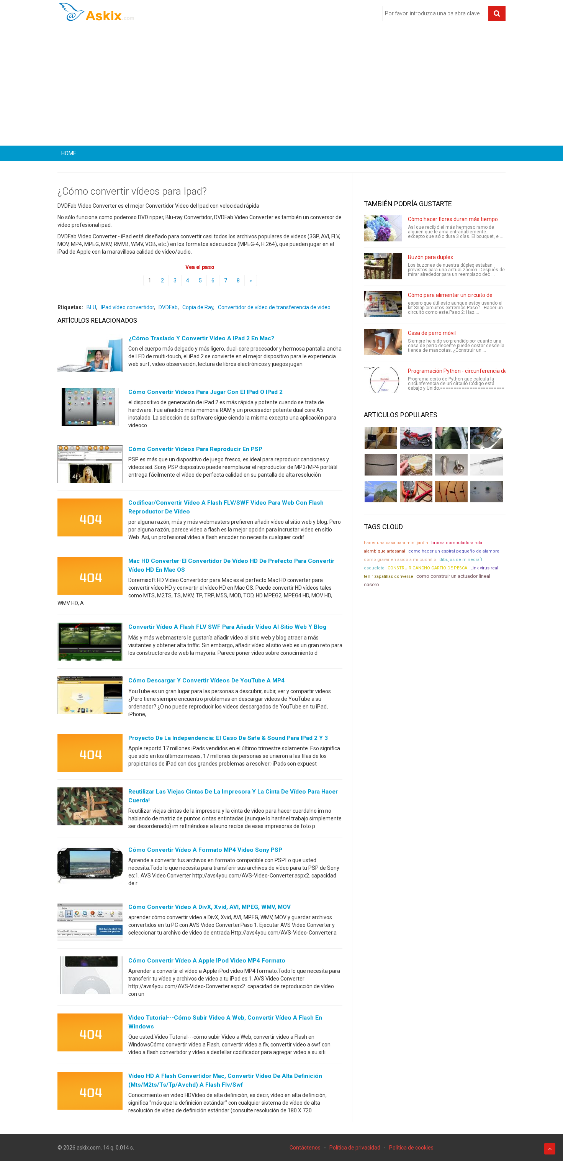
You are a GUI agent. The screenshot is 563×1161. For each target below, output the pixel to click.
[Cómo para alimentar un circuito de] (383, 304)
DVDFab (168, 307)
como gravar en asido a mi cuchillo (400, 559)
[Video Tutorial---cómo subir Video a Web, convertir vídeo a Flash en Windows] (90, 1034)
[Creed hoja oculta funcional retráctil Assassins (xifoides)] (487, 464)
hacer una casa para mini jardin (396, 542)
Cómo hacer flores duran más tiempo (453, 219)
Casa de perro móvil (432, 333)
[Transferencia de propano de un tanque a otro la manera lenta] (487, 437)
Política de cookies (411, 1148)
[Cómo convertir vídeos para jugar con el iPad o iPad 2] (90, 408)
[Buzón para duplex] (383, 266)
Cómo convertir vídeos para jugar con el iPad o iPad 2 (205, 392)
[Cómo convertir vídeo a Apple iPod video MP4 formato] (90, 977)
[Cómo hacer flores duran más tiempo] (383, 228)
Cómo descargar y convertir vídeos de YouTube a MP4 (206, 680)
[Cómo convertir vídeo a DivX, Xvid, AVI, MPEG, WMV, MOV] (90, 923)
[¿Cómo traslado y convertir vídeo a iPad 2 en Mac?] (90, 355)
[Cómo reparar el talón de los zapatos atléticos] (451, 437)
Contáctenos (305, 1148)
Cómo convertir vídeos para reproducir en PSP (195, 449)
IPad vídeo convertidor (127, 307)
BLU (91, 307)
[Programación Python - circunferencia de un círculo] (383, 380)
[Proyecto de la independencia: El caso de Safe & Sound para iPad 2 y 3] (90, 754)
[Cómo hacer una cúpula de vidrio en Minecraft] (381, 491)
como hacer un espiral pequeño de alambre (453, 551)
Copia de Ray (197, 307)
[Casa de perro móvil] (383, 342)
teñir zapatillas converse (388, 576)
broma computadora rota (456, 542)
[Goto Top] (549, 1149)
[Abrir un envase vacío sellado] (416, 464)
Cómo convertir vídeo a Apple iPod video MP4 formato (206, 960)
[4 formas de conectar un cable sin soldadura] (451, 491)
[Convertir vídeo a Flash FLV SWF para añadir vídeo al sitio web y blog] (90, 643)
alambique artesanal (384, 551)
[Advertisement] (281, 86)
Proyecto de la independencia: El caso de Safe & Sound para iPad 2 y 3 (228, 738)
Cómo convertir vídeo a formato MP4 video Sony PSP (205, 849)
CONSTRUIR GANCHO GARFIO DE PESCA (427, 568)
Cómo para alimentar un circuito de (450, 295)
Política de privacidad (354, 1148)
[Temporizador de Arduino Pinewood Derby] (381, 437)
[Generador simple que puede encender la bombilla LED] (487, 491)
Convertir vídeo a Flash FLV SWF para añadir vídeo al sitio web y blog (227, 626)
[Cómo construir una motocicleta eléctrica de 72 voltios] (416, 437)
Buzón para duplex (430, 257)
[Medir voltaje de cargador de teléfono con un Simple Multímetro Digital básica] (416, 491)
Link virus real (484, 568)
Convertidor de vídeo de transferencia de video (274, 307)
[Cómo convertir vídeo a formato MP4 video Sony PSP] (90, 866)
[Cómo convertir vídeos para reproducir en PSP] (90, 465)
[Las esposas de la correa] (381, 464)
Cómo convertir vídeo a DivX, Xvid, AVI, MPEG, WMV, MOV (209, 907)
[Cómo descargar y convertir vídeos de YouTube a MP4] (90, 697)
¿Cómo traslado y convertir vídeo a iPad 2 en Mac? (201, 338)
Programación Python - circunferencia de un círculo (469, 371)
